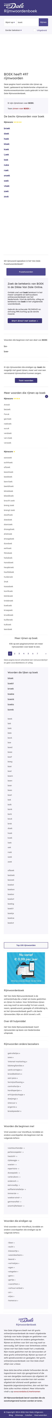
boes (10, 790)
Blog (11, 1415)
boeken (11, 889)
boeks (11, 704)
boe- (6, 351)
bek (9, 723)
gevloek (7, 419)
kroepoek (8, 610)
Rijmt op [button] (9, 22)
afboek (11, 870)
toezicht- (12, 1156)
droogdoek (9, 539)
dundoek (8, 543)
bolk (10, 804)
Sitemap (19, 1415)
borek (11, 709)
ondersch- (12, 1181)
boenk (11, 699)
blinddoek (8, 491)
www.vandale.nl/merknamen (27, 1391)
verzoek (7, 443)
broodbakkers (14, 1074)
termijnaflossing (15, 1082)
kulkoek (7, 624)
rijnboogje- (13, 1160)
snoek (7, 175)
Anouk (7, 404)
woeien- (11, 1164)
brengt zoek (9, 510)
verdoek (8, 433)
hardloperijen (14, 1090)
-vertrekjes (13, 1263)
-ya (9, 1292)
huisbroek (8, 577)
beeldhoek (9, 486)
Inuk (6, 581)
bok (9, 799)
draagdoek (9, 529)
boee (10, 752)
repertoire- (13, 1168)
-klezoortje (13, 1251)
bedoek (11, 875)
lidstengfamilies (15, 1065)
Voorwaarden (40, 1415)
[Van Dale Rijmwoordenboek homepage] (15, 6)
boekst (11, 923)
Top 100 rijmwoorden (26, 945)
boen (10, 780)
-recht (10, 1247)
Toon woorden (26, 380)
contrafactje (13, 1086)
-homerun (12, 1300)
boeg (10, 761)
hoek (6, 138)
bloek (10, 678)
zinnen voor (21, 108)
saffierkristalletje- (16, 1189)
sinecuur (11, 1103)
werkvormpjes (14, 1070)
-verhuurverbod (15, 1288)
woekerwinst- (14, 1197)
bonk (10, 809)
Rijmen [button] (43, 22)
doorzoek (8, 524)
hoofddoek (9, 572)
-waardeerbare (15, 1255)
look (6, 159)
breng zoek (9, 505)
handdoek (8, 562)
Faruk (6, 414)
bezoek (7, 409)
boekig (11, 904)
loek (10, 842)
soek (6, 180)
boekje (11, 913)
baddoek (8, 477)
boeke (11, 694)
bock (10, 738)
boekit (11, 908)
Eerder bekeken (12, 30)
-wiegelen (12, 1271)
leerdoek (8, 629)
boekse (11, 918)
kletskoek (8, 596)
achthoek (8, 462)
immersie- (12, 1193)
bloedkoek (9, 496)
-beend (11, 1259)
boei (10, 766)
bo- (5, 346)
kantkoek (8, 591)
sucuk (6, 428)
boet (10, 795)
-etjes (10, 1296)
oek (9, 847)
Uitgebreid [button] (42, 30)
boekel (11, 885)
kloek (6, 144)
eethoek (7, 548)
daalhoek (8, 515)
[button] (46, 396)
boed (10, 747)
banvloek (8, 481)
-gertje (11, 1280)
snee (10, 1057)
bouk (10, 819)
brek (10, 823)
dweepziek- (13, 1173)
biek (10, 728)
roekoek (7, 424)
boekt (11, 683)
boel (10, 771)
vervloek (8, 438)
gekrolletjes (13, 1053)
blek (10, 733)
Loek (6, 154)
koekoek (8, 605)
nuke (6, 165)
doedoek (8, 519)
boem (10, 776)
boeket (11, 899)
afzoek (7, 467)
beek (10, 719)
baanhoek (8, 472)
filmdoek (8, 553)
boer (10, 785)
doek (6, 133)
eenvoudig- (13, 1185)
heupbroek (9, 567)
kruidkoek (8, 615)
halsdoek (8, 558)
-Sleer (10, 1242)
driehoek (8, 534)
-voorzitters (13, 1284)
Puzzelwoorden (26, 272)
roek (6, 170)
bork (10, 814)
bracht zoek (9, 500)
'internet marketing (17, 1061)
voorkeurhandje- (15, 1148)
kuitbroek (8, 620)
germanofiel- (14, 1201)
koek (6, 149)
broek (7, 128)
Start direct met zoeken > (25, 321)
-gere (10, 1275)
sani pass (12, 1078)
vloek (6, 186)
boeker (11, 894)
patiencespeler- (15, 1152)
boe (9, 742)
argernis (11, 1107)
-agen (10, 1267)
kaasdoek (8, 586)
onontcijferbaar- (15, 1206)
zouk (6, 196)
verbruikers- (13, 1177)
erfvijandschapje (15, 1094)
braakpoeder (14, 1111)
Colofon (28, 1415)
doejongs (12, 1098)
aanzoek (8, 457)
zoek (6, 191)
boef (10, 757)
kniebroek (8, 600)
